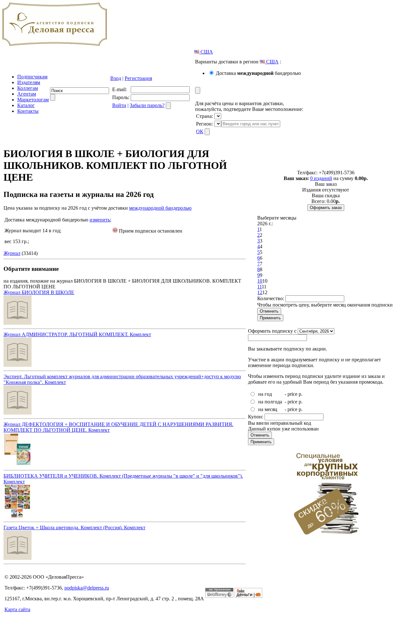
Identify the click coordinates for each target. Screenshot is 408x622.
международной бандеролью (160, 208)
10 (259, 281)
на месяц (267, 409)
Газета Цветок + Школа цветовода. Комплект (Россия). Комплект (74, 527)
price (292, 394)
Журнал (12, 253)
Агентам (26, 94)
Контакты (28, 111)
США (206, 51)
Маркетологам (33, 99)
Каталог (26, 105)
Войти (119, 105)
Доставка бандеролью (258, 73)
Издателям (28, 82)
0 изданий (321, 178)
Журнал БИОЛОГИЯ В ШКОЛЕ (39, 292)
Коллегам (27, 88)
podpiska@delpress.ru (86, 587)
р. (300, 394)
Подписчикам (32, 76)
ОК (199, 131)
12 (259, 292)
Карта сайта (17, 609)
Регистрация (138, 78)
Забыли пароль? (147, 105)
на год (265, 394)
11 (259, 286)
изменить (100, 219)
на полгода (270, 401)
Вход (115, 78)
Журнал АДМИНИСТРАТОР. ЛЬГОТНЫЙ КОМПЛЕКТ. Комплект (77, 334)
